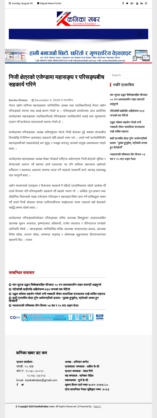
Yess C (97, 406)
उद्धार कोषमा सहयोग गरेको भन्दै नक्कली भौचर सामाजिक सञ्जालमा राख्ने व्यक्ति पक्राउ (58, 293)
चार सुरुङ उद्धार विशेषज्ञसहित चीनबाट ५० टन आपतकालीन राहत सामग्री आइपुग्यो (56, 284)
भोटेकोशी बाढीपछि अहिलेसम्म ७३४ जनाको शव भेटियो (41, 289)
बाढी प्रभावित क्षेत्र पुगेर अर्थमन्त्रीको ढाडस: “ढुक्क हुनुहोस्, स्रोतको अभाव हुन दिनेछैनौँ (54, 299)
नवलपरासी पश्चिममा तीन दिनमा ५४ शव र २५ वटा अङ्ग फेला (45, 305)
